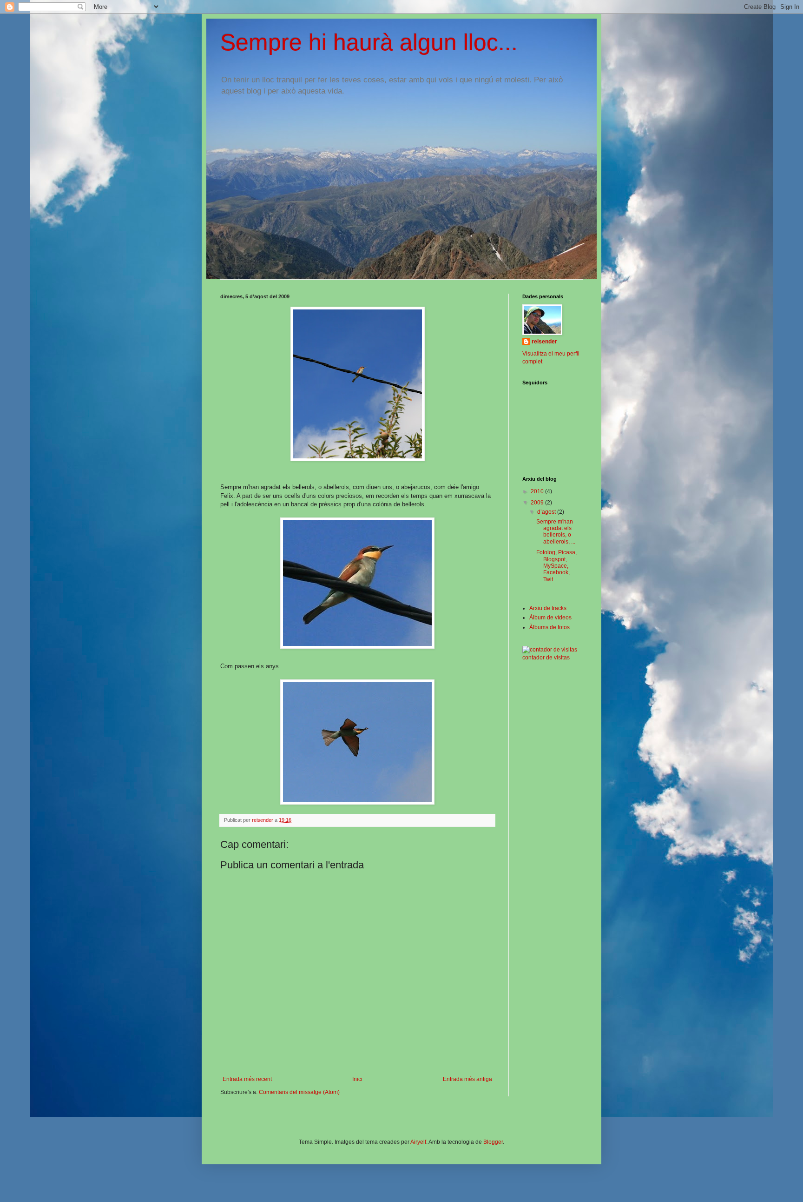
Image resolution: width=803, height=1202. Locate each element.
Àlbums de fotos (549, 627)
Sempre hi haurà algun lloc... (369, 42)
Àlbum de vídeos (550, 617)
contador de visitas (546, 657)
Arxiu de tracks (547, 608)
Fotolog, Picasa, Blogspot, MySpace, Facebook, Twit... (556, 566)
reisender (544, 341)
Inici (357, 1079)
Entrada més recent (247, 1079)
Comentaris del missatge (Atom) (299, 1092)
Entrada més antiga (467, 1079)
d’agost (547, 512)
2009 (538, 502)
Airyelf (418, 1142)
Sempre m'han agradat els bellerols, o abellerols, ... (555, 531)
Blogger (493, 1142)
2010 (538, 491)
